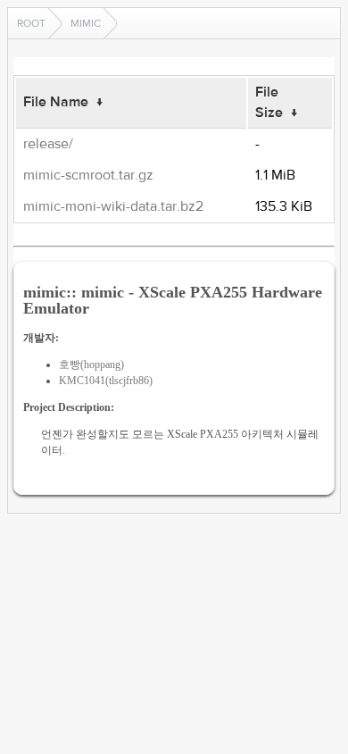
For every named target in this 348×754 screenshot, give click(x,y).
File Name (55, 102)
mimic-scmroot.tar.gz (88, 175)
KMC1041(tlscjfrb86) (106, 380)
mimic (85, 23)
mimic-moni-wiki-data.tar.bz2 (113, 206)
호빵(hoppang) (91, 364)
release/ (48, 144)
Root (31, 23)
